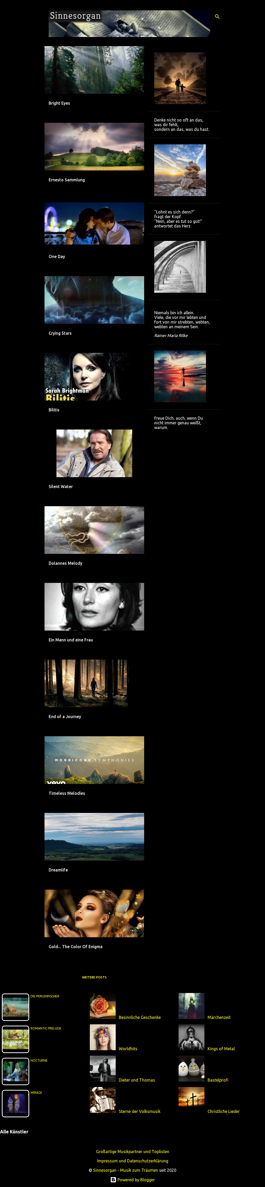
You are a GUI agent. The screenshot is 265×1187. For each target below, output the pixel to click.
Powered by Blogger (135, 1179)
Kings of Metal (221, 1048)
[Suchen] (217, 16)
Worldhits (128, 1048)
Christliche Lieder (224, 1111)
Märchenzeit (219, 1017)
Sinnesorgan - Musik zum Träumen (125, 1170)
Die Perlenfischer (45, 996)
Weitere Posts (94, 977)
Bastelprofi (218, 1080)
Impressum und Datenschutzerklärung (132, 1161)
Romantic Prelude (46, 1028)
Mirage (36, 1092)
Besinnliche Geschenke (140, 1017)
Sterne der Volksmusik (139, 1111)
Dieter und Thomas (137, 1080)
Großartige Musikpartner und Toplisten (132, 1151)
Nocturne (39, 1060)
